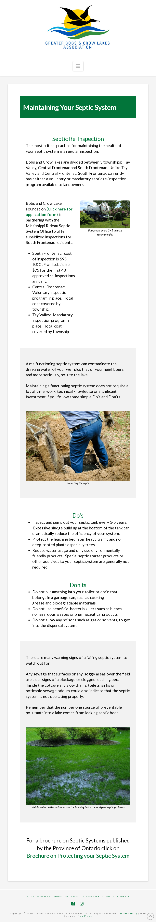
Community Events (116, 896)
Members (43, 896)
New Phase (85, 916)
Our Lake (93, 896)
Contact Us (60, 896)
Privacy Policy (129, 913)
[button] (78, 66)
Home (31, 896)
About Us (77, 896)
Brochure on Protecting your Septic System (78, 855)
